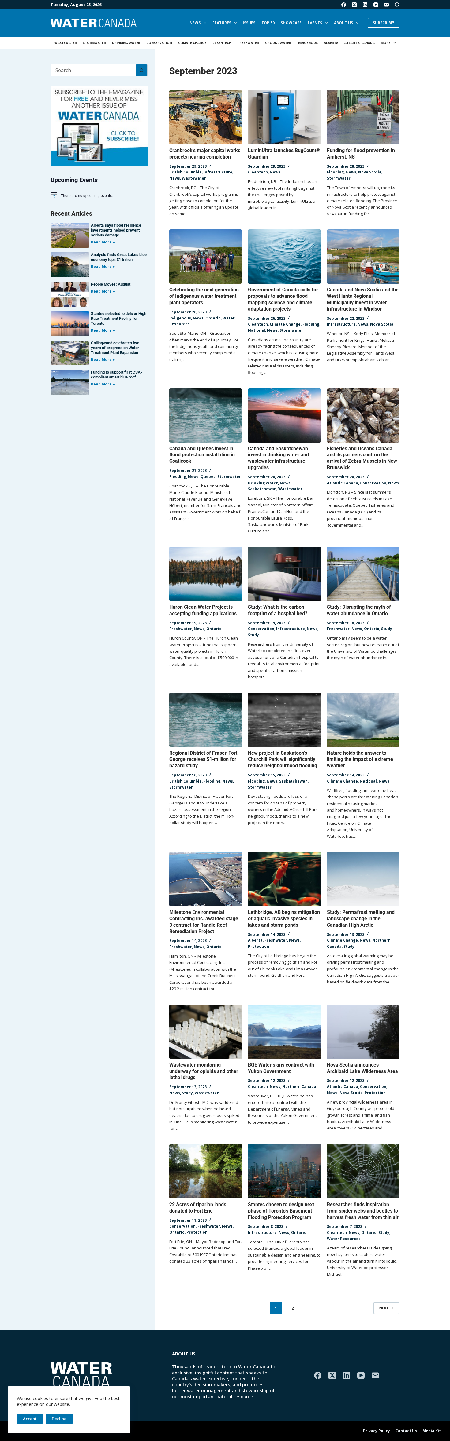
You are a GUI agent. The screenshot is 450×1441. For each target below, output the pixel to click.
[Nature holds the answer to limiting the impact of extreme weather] (363, 720)
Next (383, 1308)
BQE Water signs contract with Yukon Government (281, 1068)
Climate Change (192, 43)
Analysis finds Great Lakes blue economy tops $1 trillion (119, 257)
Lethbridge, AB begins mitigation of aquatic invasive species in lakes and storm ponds (284, 918)
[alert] (99, 195)
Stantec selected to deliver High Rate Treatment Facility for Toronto (118, 318)
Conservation (159, 43)
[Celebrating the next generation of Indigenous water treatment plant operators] (205, 256)
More (385, 43)
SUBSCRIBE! (383, 22)
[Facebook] (343, 4)
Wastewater (65, 43)
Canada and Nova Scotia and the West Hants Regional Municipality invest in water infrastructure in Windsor (363, 299)
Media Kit (431, 1430)
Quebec (208, 476)
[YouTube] (375, 4)
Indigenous (307, 43)
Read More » (103, 242)
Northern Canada (299, 1086)
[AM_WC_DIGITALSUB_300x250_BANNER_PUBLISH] (99, 125)
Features (221, 22)
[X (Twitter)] (354, 4)
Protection (258, 946)
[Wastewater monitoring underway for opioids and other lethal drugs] (205, 1032)
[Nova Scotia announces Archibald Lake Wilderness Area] (363, 1032)
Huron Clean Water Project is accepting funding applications (203, 610)
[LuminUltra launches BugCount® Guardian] (284, 117)
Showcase (291, 22)
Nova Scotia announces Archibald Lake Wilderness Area (362, 1068)
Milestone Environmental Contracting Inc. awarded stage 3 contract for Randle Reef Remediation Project (203, 921)
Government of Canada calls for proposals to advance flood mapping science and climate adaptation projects (283, 299)
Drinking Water (126, 43)
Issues (249, 22)
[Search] (397, 4)
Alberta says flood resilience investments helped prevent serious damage (116, 230)
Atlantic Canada (359, 43)
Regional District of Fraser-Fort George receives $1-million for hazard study (203, 759)
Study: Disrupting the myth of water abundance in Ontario (359, 610)
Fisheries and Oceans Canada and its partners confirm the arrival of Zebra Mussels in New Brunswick (362, 458)
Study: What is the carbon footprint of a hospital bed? (277, 610)
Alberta (331, 43)
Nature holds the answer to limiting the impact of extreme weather (360, 759)
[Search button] (141, 70)
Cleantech (221, 43)
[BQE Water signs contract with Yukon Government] (284, 1032)
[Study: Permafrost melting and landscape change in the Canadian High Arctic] (363, 879)
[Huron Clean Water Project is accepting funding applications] (205, 574)
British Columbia (185, 172)
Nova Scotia (369, 172)
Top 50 (268, 22)
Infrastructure (218, 172)
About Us (343, 22)
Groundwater (278, 43)
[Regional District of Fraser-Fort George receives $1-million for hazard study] (205, 720)
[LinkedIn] (365, 4)
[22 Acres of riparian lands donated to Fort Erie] (205, 1171)
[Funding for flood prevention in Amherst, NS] (363, 117)
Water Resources (344, 1238)
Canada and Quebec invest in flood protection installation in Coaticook (202, 455)
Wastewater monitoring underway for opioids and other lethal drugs (203, 1071)
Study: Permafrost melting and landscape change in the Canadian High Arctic (361, 918)
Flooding (335, 172)
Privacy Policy (376, 1430)
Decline (59, 1418)
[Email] (386, 4)
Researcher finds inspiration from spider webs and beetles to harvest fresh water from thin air (363, 1211)
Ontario (213, 318)
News (195, 22)
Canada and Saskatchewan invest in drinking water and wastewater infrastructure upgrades (278, 458)
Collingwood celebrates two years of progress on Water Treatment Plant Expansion (115, 348)
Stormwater (94, 43)
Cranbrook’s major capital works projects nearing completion (204, 154)
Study (253, 634)
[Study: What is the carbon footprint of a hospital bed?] (284, 574)
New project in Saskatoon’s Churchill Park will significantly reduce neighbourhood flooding (282, 759)
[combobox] (93, 70)
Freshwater (248, 43)
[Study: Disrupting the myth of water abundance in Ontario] (363, 574)
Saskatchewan (262, 488)
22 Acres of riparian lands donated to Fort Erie (197, 1208)
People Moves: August (110, 284)
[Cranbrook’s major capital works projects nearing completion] (205, 117)
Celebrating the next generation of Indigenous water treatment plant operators (204, 296)
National (256, 330)
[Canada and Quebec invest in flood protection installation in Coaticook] (205, 415)
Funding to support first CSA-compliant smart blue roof (116, 374)
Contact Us (406, 1430)
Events (315, 22)
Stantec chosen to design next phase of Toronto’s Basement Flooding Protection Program (281, 1211)
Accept (29, 1418)
